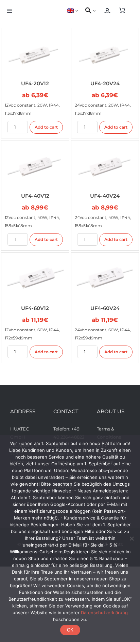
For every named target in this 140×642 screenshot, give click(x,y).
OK (70, 630)
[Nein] (131, 538)
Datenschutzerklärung (104, 612)
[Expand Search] (96, 11)
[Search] (87, 11)
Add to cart (46, 127)
